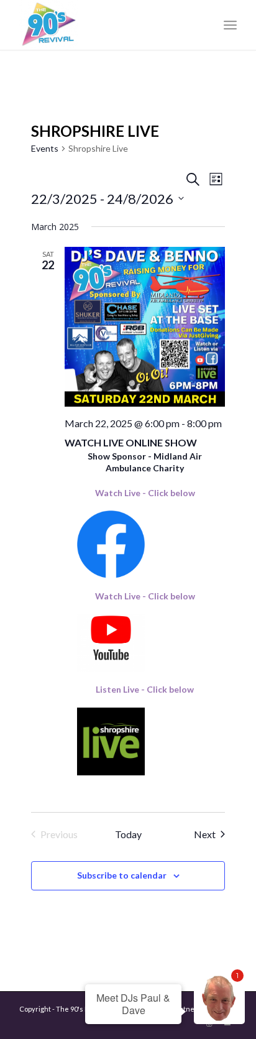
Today (128, 834)
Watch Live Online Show (131, 442)
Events (44, 148)
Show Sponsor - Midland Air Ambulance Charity (145, 462)
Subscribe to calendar (122, 875)
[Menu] (230, 25)
